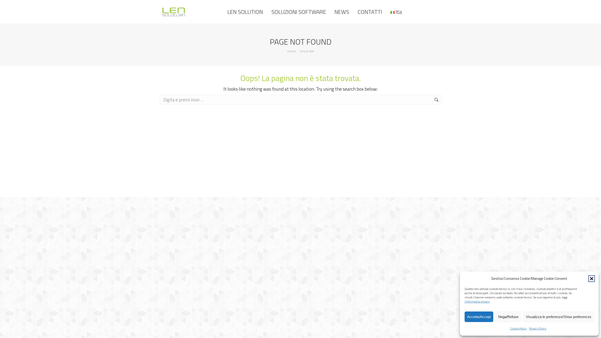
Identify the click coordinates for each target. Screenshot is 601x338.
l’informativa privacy (477, 301)
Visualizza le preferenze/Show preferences (558, 317)
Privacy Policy (537, 328)
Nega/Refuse (508, 317)
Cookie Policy (518, 328)
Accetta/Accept (479, 317)
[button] (591, 278)
